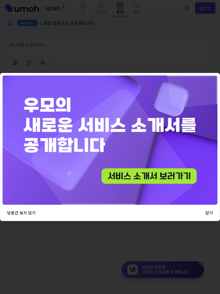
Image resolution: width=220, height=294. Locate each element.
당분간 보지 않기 (21, 213)
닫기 (209, 213)
